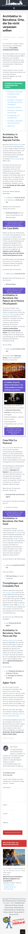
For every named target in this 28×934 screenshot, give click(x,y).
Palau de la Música (8, 314)
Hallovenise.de (8, 907)
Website (5, 822)
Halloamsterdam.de (9, 910)
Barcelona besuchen (14, 3)
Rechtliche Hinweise (15, 901)
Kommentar (7, 787)
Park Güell (17, 532)
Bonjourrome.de (18, 905)
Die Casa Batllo (12, 97)
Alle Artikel (6, 901)
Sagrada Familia (18, 144)
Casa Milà (8, 447)
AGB (24, 901)
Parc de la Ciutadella (9, 592)
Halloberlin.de (20, 910)
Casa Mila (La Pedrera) (14, 107)
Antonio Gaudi (14, 159)
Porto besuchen (9, 885)
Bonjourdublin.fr (19, 912)
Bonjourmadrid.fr (9, 912)
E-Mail (5, 814)
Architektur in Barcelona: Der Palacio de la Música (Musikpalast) (15, 102)
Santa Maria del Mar (11, 640)
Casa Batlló (6, 237)
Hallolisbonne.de (19, 903)
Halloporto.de (9, 905)
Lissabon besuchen (10, 887)
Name (5, 805)
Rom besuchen (8, 889)
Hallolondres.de (18, 907)
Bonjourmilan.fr (14, 914)
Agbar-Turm (11, 126)
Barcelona (11, 738)
